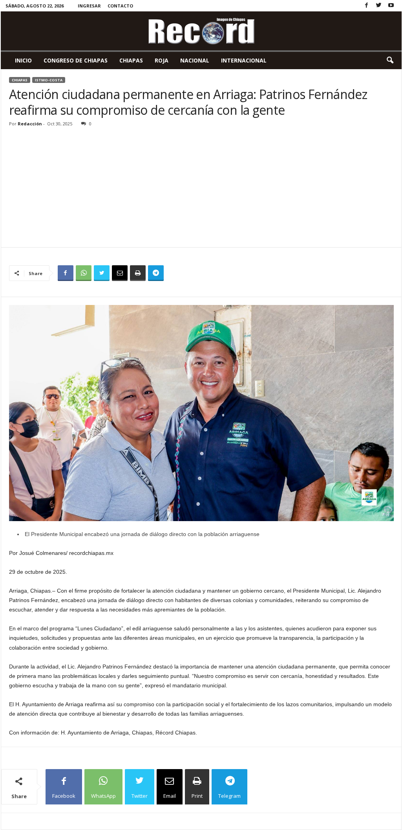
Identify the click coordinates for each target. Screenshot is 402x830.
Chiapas (131, 60)
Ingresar (89, 6)
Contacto (120, 6)
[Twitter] (379, 5)
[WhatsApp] (83, 273)
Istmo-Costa (48, 80)
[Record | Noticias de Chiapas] (201, 30)
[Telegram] (156, 273)
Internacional (244, 60)
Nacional (194, 60)
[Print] (138, 273)
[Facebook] (366, 5)
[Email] (120, 273)
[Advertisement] (201, 188)
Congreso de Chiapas (76, 60)
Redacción (30, 124)
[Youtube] (391, 5)
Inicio (23, 60)
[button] (389, 60)
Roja (161, 60)
